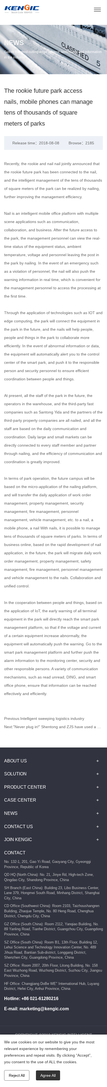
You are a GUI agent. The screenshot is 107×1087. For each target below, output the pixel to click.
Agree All (48, 1075)
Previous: (44, 718)
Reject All (17, 1075)
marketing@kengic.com (44, 1008)
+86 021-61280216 (39, 998)
